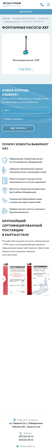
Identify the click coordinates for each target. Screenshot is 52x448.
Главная (6, 18)
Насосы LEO (43, 18)
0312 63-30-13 (26, 440)
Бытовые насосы (12, 22)
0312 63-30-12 (26, 436)
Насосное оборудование (24, 18)
